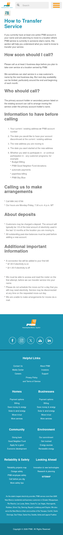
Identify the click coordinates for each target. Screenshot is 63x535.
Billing (16, 403)
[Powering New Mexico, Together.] (7, 4)
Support (45, 373)
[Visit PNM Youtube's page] (41, 340)
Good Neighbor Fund (17, 441)
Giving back (17, 437)
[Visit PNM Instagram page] (22, 340)
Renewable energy (46, 448)
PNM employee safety (17, 475)
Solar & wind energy (16, 410)
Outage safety (17, 471)
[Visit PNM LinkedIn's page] (50, 340)
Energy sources (46, 445)
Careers (18, 373)
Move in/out (17, 414)
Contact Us (18, 365)
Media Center (18, 369)
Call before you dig (17, 479)
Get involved (46, 441)
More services (17, 418)
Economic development (17, 448)
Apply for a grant (17, 445)
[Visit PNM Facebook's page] (13, 340)
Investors (45, 369)
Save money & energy (17, 407)
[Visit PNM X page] (31, 340)
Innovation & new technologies (46, 467)
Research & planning (46, 471)
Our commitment (46, 437)
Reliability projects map (17, 467)
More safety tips (17, 482)
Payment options (17, 399)
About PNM (45, 365)
